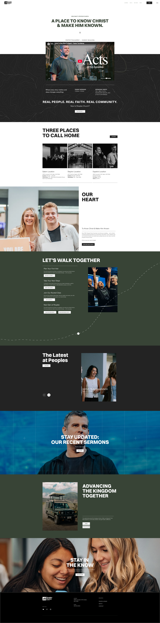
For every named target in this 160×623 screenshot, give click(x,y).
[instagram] (50, 609)
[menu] (157, 2)
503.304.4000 (77, 605)
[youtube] (43, 609)
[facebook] (47, 609)
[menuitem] (126, 2)
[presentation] (44, 394)
